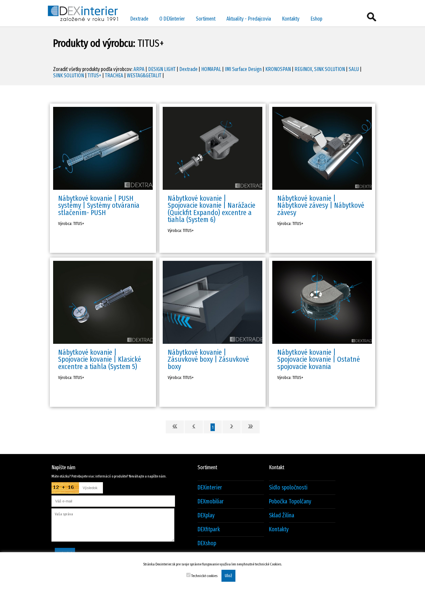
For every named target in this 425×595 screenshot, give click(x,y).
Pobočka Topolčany (290, 501)
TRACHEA (114, 75)
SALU (354, 69)
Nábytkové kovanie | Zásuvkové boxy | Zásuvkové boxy (208, 359)
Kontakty (290, 19)
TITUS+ (94, 75)
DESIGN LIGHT (162, 69)
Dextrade (139, 19)
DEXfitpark (209, 529)
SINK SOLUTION (68, 75)
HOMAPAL (211, 69)
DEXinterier (210, 487)
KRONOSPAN (278, 69)
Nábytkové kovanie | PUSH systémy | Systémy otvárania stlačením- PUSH (98, 205)
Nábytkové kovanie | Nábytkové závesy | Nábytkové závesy (320, 205)
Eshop (316, 19)
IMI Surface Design (243, 69)
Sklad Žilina (281, 515)
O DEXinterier (172, 19)
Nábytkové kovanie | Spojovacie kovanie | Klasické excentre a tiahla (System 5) (99, 359)
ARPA (138, 69)
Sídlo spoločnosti (288, 487)
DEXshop (207, 543)
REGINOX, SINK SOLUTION (320, 69)
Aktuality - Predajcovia (248, 19)
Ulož (228, 575)
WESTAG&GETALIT (144, 75)
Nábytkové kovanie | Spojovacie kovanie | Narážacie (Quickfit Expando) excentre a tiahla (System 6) (211, 209)
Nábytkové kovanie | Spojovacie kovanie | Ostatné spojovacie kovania (318, 359)
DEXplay (206, 515)
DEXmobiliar (211, 501)
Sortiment (205, 19)
